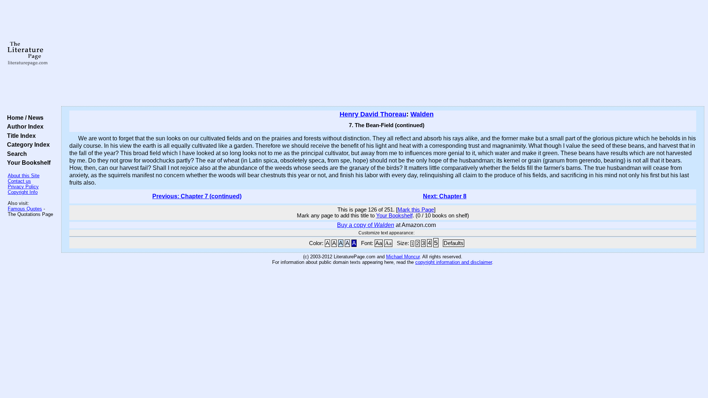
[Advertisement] (383, 53)
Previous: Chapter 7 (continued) (197, 196)
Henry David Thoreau (373, 114)
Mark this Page (416, 210)
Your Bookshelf (27, 162)
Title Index (20, 135)
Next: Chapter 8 (444, 196)
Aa (378, 243)
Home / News (24, 117)
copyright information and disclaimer (453, 262)
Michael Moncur (403, 256)
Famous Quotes (25, 209)
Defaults (454, 243)
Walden (422, 114)
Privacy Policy (23, 186)
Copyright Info (23, 192)
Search (15, 153)
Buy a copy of (365, 225)
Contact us (19, 181)
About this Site (23, 175)
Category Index (27, 144)
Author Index (24, 126)
